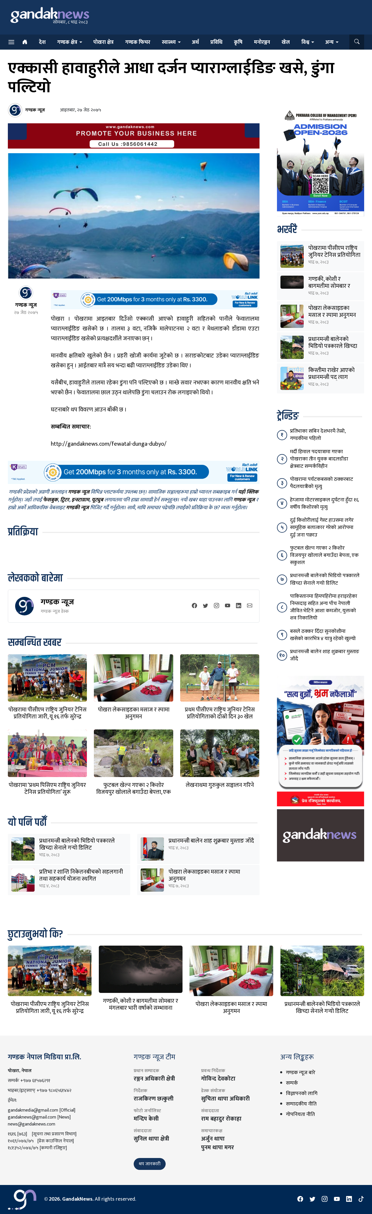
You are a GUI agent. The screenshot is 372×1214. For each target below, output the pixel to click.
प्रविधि (216, 42)
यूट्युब (97, 500)
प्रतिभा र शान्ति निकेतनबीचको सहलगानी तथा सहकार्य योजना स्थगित (81, 875)
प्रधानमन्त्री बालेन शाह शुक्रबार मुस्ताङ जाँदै (211, 841)
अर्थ (195, 42)
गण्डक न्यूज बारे (300, 1072)
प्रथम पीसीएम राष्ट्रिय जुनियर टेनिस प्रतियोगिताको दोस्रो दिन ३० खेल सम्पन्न (220, 717)
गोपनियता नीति (300, 1114)
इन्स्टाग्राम (80, 500)
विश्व (305, 42)
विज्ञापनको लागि (301, 1093)
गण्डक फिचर (137, 42)
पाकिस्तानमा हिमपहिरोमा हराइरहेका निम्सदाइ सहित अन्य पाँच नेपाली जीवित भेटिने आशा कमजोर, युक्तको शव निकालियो (323, 607)
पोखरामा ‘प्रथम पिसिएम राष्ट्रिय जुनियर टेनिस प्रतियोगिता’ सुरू (47, 788)
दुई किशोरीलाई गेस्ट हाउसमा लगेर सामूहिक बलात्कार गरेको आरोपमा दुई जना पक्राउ (322, 527)
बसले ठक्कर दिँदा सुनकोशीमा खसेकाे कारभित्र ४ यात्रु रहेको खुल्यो (323, 635)
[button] (356, 42)
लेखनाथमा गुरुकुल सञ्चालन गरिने (220, 785)
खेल (286, 42)
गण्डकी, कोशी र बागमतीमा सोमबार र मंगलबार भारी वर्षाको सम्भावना (140, 1004)
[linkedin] (238, 606)
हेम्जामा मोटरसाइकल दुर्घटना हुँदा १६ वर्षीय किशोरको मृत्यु (324, 504)
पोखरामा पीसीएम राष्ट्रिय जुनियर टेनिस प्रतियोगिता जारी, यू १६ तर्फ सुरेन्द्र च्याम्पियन (47, 717)
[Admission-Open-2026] (320, 162)
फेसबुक (50, 500)
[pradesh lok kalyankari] (320, 741)
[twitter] (205, 606)
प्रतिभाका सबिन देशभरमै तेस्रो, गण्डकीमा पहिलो (318, 435)
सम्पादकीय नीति (301, 1104)
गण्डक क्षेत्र (67, 42)
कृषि (238, 42)
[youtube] (227, 606)
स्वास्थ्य (169, 42)
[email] (249, 606)
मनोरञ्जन (262, 42)
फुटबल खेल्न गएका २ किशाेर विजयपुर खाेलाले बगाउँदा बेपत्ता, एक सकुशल (133, 792)
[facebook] (194, 606)
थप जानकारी (149, 1164)
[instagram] (216, 606)
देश (42, 42)
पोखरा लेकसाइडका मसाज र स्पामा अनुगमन (133, 713)
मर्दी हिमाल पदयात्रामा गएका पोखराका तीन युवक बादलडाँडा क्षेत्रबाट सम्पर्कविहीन (319, 459)
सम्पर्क (292, 1083)
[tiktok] (361, 1199)
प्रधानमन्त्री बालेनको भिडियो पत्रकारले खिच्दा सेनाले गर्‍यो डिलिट (77, 844)
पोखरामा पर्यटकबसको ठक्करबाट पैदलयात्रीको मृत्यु (321, 483)
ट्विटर (64, 500)
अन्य (329, 42)
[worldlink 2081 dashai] (155, 299)
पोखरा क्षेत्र (103, 42)
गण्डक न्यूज (57, 601)
